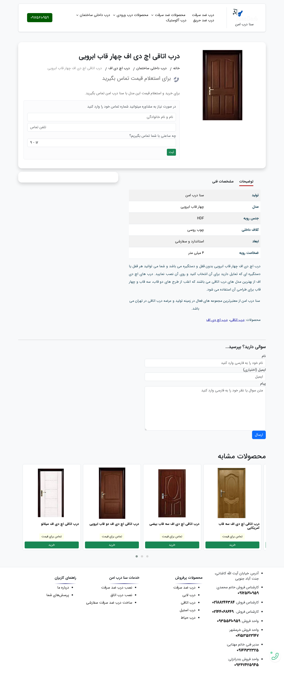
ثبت (171, 152)
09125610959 (40, 17)
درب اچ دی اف (217, 320)
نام (264, 356)
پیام (263, 383)
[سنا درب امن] (244, 15)
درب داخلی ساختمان (95, 15)
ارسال (259, 435)
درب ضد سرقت (203, 15)
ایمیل (262, 370)
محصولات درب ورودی (132, 15)
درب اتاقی (237, 320)
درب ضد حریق (203, 20)
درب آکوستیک (176, 20)
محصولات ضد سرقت (170, 15)
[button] (136, 556)
